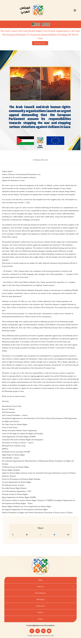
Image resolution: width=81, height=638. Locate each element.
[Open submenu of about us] (73, 586)
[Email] (68, 534)
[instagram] (43, 631)
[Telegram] (54, 534)
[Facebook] (13, 534)
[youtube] (49, 631)
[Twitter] (27, 534)
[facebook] (32, 631)
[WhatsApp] (40, 534)
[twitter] (37, 631)
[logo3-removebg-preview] (32, 3)
